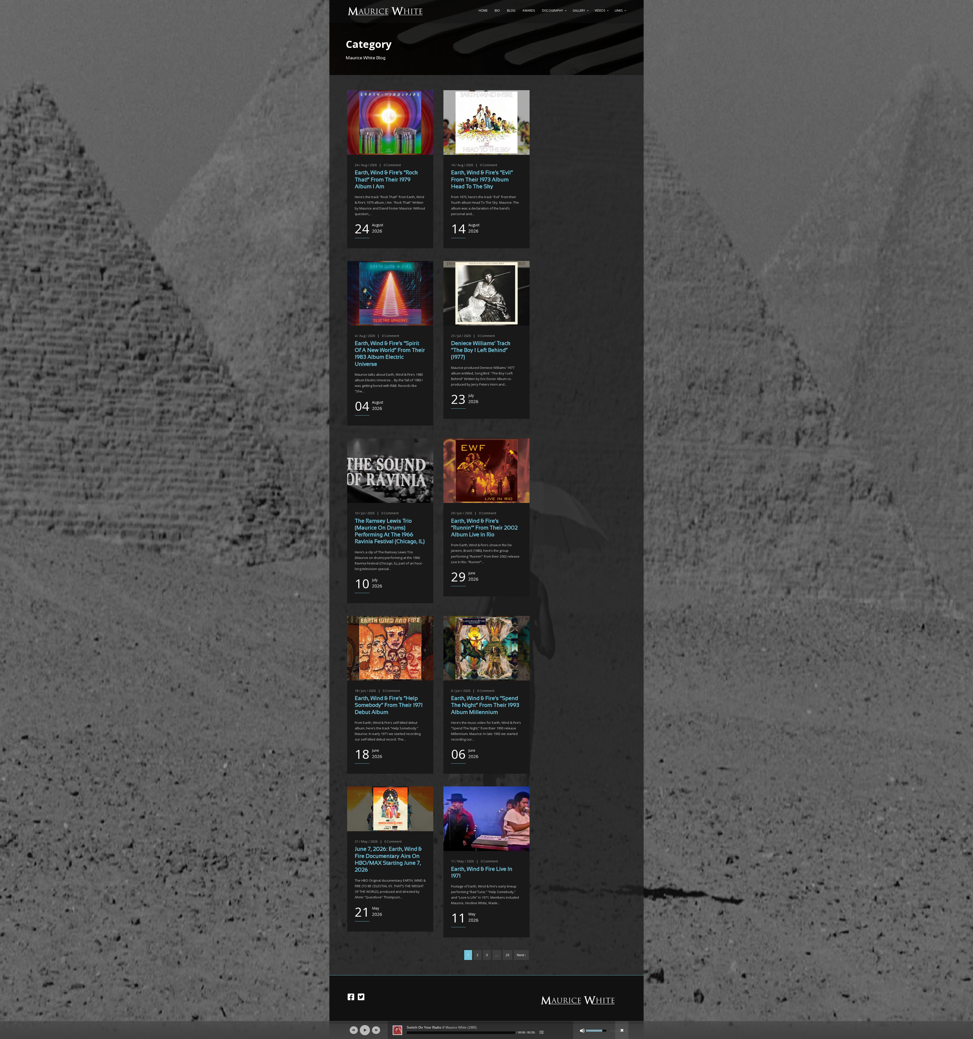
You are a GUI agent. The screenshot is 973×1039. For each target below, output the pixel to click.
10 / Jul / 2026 (365, 513)
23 (507, 955)
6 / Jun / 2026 (460, 690)
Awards (528, 10)
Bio (497, 10)
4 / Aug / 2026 (365, 335)
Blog (511, 10)
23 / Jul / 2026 (461, 335)
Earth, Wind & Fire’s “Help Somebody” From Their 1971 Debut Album (389, 705)
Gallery (579, 10)
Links (619, 10)
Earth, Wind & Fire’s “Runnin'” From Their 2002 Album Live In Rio (484, 528)
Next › (521, 955)
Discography (552, 10)
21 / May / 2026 (366, 841)
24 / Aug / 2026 (366, 165)
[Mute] (582, 1030)
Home (483, 10)
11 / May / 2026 (462, 861)
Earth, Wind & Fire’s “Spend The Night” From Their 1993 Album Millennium (485, 705)
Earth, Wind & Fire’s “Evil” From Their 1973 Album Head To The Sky (482, 180)
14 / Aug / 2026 (462, 165)
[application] (486, 1030)
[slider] (461, 1032)
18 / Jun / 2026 (365, 690)
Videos (600, 10)
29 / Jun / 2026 (461, 513)
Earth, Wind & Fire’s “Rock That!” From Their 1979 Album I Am (386, 180)
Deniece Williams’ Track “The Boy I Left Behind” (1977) (480, 350)
